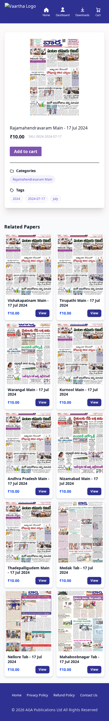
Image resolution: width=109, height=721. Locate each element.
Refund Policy (64, 695)
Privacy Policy (37, 695)
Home (16, 695)
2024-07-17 (36, 198)
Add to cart (25, 151)
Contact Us (88, 695)
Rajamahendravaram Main (32, 179)
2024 (16, 198)
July (55, 198)
